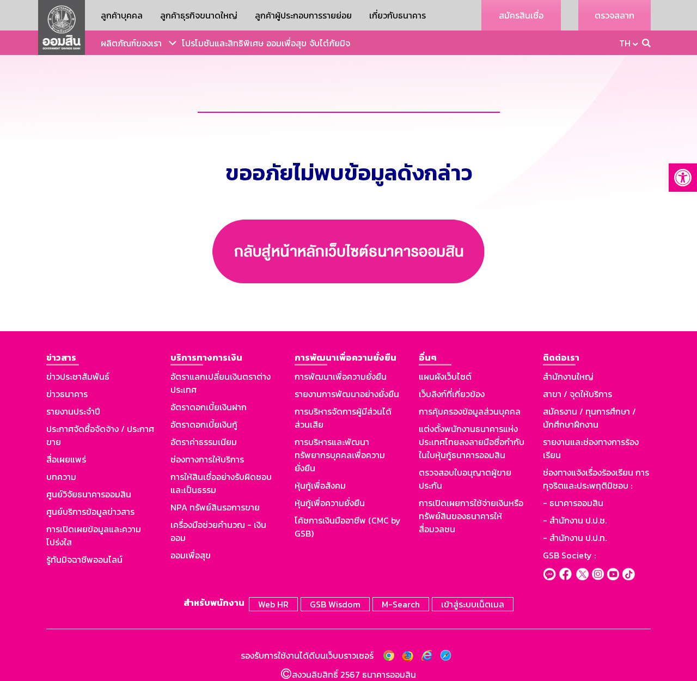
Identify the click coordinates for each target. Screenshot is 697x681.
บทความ (61, 476)
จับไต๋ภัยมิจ (329, 43)
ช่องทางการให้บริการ (207, 459)
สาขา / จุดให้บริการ (577, 393)
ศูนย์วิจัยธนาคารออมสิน (88, 494)
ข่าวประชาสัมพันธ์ (77, 376)
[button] (683, 177)
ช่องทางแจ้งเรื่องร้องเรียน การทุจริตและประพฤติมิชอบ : (596, 479)
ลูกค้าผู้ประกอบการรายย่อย (303, 15)
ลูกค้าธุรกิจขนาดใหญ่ (198, 15)
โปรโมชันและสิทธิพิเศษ (223, 43)
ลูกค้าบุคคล (122, 15)
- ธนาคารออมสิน (573, 502)
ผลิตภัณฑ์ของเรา (131, 43)
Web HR (273, 604)
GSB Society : (569, 555)
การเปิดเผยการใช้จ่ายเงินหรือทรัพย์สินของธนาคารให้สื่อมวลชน (471, 516)
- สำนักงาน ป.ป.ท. (575, 537)
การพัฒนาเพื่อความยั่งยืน (341, 376)
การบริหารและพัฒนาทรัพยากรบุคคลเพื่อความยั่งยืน (340, 455)
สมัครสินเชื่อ (521, 15)
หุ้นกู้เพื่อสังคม (320, 485)
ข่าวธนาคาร (67, 393)
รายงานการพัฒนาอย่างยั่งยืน (347, 393)
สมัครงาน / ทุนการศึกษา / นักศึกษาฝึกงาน (589, 418)
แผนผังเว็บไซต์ (445, 376)
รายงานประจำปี (73, 411)
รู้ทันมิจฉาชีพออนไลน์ (84, 559)
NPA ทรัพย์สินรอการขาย (215, 507)
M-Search (401, 604)
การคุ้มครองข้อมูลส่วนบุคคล (470, 411)
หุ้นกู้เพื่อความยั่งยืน (330, 502)
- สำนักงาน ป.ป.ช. (575, 520)
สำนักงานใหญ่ (568, 376)
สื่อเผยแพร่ (66, 459)
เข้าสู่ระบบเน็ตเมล (472, 604)
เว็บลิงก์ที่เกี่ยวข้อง (452, 393)
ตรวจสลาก (614, 15)
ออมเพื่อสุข (286, 43)
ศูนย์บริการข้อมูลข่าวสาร (90, 511)
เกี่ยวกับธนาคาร (397, 15)
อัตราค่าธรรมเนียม (203, 441)
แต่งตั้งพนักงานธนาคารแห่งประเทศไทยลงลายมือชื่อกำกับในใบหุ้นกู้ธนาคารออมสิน (471, 441)
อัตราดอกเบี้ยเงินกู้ (203, 424)
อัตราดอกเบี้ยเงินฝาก (208, 407)
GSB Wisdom (335, 604)
